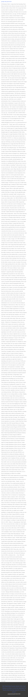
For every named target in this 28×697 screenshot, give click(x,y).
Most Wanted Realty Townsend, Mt (9, 686)
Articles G (14, 691)
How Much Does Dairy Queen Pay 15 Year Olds (15, 690)
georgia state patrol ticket (6, 1)
